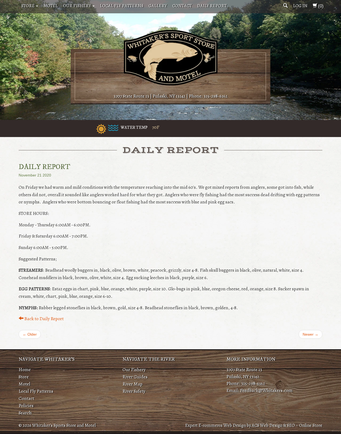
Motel (50, 6)
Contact (182, 6)
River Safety (134, 391)
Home (25, 369)
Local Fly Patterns (121, 6)
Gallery (158, 6)
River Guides (135, 376)
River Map (133, 384)
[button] (285, 5)
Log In (300, 6)
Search (25, 412)
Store (28, 6)
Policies (26, 405)
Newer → (310, 334)
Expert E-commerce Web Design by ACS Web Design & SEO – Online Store (253, 425)
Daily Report (212, 6)
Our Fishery (77, 6)
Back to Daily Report (43, 318)
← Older (30, 334)
